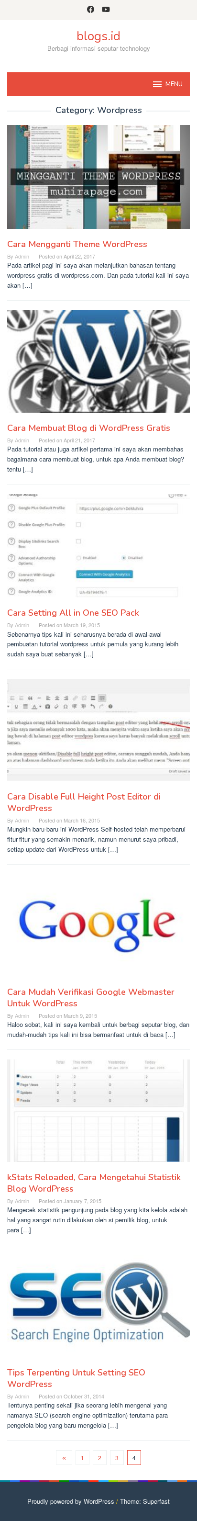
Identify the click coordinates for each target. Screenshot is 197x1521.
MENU (174, 84)
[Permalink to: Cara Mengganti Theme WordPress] (98, 180)
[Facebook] (90, 10)
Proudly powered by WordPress (70, 1501)
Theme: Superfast (145, 1501)
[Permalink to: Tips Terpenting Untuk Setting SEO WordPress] (98, 1309)
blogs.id (98, 36)
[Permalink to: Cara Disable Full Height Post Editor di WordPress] (98, 733)
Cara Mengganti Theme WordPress (77, 244)
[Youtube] (106, 10)
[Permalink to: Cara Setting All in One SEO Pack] (98, 549)
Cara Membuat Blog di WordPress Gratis (88, 428)
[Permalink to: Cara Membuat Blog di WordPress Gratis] (98, 365)
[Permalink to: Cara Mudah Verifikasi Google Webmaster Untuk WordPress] (98, 929)
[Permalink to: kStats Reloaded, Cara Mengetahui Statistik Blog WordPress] (98, 1114)
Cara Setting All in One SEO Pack (73, 613)
